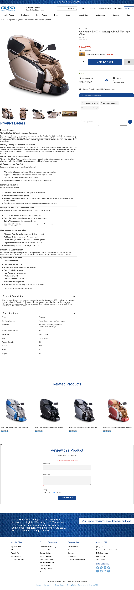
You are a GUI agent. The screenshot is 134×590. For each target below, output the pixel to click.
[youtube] (101, 571)
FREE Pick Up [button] (87, 78)
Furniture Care (45, 565)
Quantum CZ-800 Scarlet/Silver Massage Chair (118, 427)
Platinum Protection (47, 562)
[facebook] (97, 567)
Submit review (67, 498)
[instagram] (101, 567)
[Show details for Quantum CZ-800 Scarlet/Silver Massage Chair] (118, 410)
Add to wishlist (129, 62)
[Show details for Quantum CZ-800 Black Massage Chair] (50, 410)
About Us (71, 550)
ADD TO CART (105, 62)
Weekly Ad (15, 553)
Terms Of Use (59, 585)
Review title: (46, 463)
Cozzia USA (83, 29)
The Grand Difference (47, 550)
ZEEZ (42, 572)
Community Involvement (76, 559)
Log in (83, 8)
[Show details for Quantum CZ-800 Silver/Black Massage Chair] (84, 410)
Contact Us (72, 556)
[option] (50, 414)
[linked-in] (105, 571)
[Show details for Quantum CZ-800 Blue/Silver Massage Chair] (16, 410)
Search (75, 9)
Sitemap (38, 585)
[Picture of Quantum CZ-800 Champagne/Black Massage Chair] (7, 113)
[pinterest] (108, 567)
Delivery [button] (119, 78)
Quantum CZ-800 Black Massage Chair (49, 427)
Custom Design (45, 553)
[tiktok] (105, 567)
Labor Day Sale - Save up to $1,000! (67, 2)
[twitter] (97, 571)
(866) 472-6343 (101, 547)
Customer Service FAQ (48, 547)
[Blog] (108, 571)
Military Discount (17, 550)
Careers (71, 553)
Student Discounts (18, 559)
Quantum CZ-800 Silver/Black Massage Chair (84, 427)
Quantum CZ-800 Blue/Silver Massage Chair (16, 427)
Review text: (47, 474)
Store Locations (73, 547)
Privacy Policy (71, 585)
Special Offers (16, 547)
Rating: (45, 490)
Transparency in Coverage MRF (88, 585)
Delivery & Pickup (46, 556)
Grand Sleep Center (47, 559)
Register (92, 8)
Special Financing (89, 89)
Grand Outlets (16, 556)
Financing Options (104, 8)
